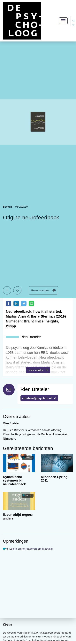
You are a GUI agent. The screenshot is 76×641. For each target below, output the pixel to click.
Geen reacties (40, 290)
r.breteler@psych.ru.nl (37, 398)
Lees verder (36, 370)
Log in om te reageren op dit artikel (31, 548)
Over (7, 624)
